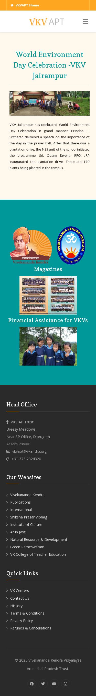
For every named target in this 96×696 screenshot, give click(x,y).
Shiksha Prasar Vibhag (28, 517)
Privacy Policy (21, 620)
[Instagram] (65, 683)
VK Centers (19, 590)
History (16, 605)
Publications (20, 502)
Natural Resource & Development (38, 539)
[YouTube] (54, 683)
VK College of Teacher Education (38, 554)
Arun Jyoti (18, 532)
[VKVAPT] (48, 21)
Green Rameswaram (27, 546)
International (21, 509)
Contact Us (19, 598)
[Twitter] (43, 683)
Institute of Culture (26, 524)
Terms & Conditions (27, 613)
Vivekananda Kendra (27, 494)
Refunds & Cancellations (30, 628)
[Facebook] (31, 683)
